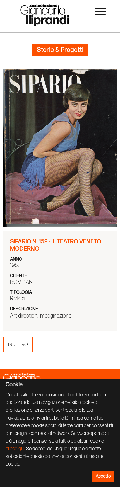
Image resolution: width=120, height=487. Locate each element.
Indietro (18, 344)
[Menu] (100, 12)
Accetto (103, 476)
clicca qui (15, 448)
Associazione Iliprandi (45, 15)
